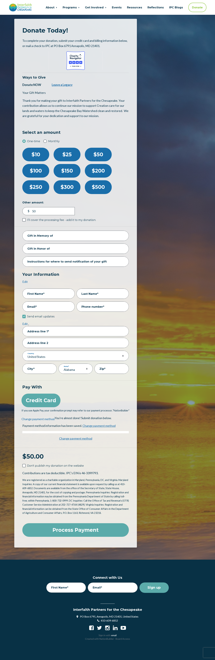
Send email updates (40, 316)
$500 (98, 187)
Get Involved (94, 7)
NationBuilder (106, 638)
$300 (67, 187)
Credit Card (41, 400)
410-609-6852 (109, 620)
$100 (36, 171)
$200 (98, 171)
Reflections (155, 7)
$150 (67, 171)
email (114, 635)
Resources (134, 7)
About (50, 7)
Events (117, 7)
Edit (25, 282)
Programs (70, 7)
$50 (98, 154)
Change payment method (38, 419)
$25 (67, 154)
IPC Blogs (176, 7)
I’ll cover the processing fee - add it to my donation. (61, 220)
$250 (36, 187)
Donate (197, 7)
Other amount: (33, 202)
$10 (36, 154)
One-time (33, 141)
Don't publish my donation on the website (55, 465)
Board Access (123, 638)
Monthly (54, 141)
